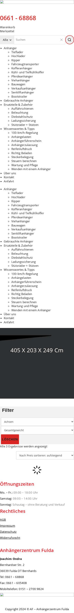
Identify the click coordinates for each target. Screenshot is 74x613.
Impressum (7, 525)
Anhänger (10, 48)
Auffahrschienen (22, 108)
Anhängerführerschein (26, 141)
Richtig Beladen (21, 153)
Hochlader (18, 56)
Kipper (15, 60)
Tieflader (17, 52)
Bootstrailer (19, 96)
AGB (3, 519)
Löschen (10, 439)
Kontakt (9, 177)
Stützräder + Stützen (25, 125)
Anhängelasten (21, 137)
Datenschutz (8, 532)
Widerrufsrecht (10, 538)
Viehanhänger (20, 80)
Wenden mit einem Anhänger (31, 169)
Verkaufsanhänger (23, 88)
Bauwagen (18, 84)
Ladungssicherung (23, 120)
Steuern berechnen (24, 161)
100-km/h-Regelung (24, 133)
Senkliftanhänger (22, 92)
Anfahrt (9, 181)
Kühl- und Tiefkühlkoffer (27, 72)
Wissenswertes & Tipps (19, 129)
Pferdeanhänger (22, 76)
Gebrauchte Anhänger (18, 100)
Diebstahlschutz (22, 116)
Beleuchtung (19, 112)
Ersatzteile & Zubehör (18, 104)
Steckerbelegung (22, 157)
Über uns (10, 173)
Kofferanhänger (21, 68)
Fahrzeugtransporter (25, 64)
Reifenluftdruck (21, 149)
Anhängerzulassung (24, 145)
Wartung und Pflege (24, 165)
